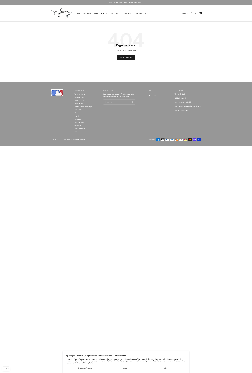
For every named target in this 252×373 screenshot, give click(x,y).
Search (77, 116)
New (78, 13)
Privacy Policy (79, 100)
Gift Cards (78, 110)
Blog (76, 113)
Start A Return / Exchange (83, 106)
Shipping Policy (80, 97)
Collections (127, 13)
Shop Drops (138, 13)
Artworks (104, 13)
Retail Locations (80, 129)
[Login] (195, 13)
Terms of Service (80, 94)
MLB (111, 13)
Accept (125, 368)
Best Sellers (87, 13)
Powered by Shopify (79, 139)
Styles (96, 13)
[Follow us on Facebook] (149, 95)
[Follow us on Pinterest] (160, 95)
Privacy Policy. (89, 363)
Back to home (126, 57)
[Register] (132, 102)
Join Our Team (79, 122)
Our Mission (78, 125)
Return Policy (79, 103)
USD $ (184, 13)
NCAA (118, 13)
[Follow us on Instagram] (155, 95)
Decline (165, 368)
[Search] (191, 13)
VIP (146, 13)
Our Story (78, 119)
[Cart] (200, 13)
